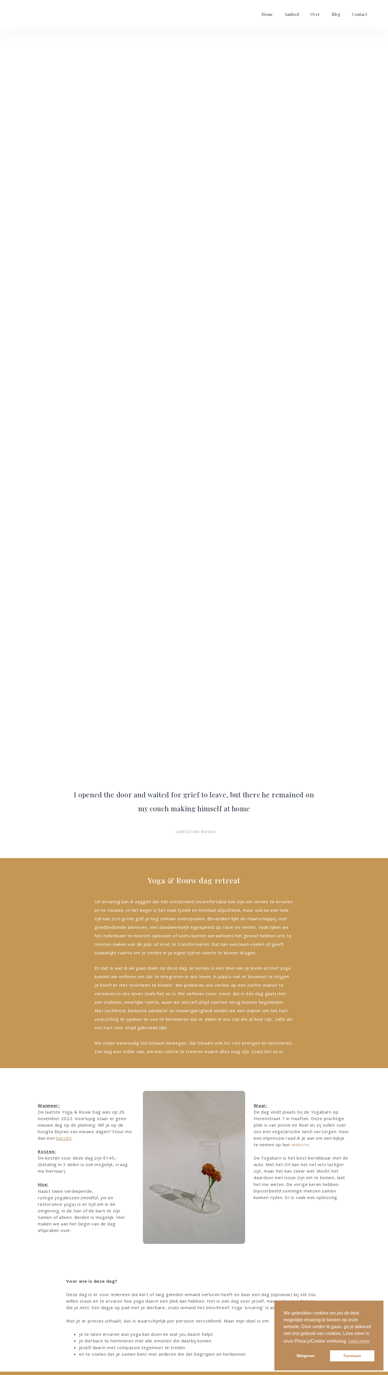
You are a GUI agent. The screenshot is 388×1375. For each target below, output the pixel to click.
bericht (64, 1138)
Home (267, 14)
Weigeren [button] (306, 1355)
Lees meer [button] (359, 1341)
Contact (359, 14)
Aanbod (292, 14)
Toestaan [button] (352, 1355)
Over (315, 14)
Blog (336, 14)
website (300, 1144)
